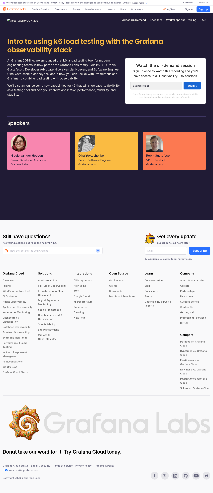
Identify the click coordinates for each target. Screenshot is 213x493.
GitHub (113, 285)
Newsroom (186, 296)
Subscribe (200, 250)
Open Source (92, 9)
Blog (147, 285)
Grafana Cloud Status (15, 372)
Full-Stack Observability (52, 285)
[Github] (186, 476)
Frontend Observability (16, 332)
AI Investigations (13, 361)
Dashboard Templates (122, 296)
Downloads (115, 291)
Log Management (48, 329)
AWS (76, 291)
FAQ (203, 20)
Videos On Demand (133, 20)
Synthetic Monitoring (15, 337)
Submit (192, 85)
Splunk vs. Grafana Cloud (195, 388)
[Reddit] (206, 476)
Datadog (79, 312)
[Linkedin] (175, 476)
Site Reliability (46, 324)
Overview (8, 280)
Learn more (138, 2)
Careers (184, 285)
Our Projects (116, 280)
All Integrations (83, 280)
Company (136, 9)
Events (149, 296)
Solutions (60, 9)
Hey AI (184, 323)
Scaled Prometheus (49, 309)
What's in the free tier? (16, 291)
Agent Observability (14, 301)
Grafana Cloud (39, 9)
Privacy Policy (57, 2)
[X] (165, 476)
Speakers (156, 20)
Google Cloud (82, 296)
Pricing (76, 9)
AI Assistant (10, 296)
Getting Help (187, 312)
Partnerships (187, 291)
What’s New (10, 366)
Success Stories (189, 301)
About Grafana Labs (192, 280)
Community (151, 291)
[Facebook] (154, 476)
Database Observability (16, 327)
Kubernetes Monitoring (16, 312)
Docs (123, 9)
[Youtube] (196, 476)
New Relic (79, 317)
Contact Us (186, 307)
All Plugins (80, 285)
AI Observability (47, 280)
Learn (109, 9)
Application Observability (17, 307)
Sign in (189, 9)
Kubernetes (80, 307)
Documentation (154, 280)
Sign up (203, 9)
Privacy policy (185, 259)
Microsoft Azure (83, 301)
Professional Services (193, 317)
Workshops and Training (181, 20)
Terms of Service (36, 2)
